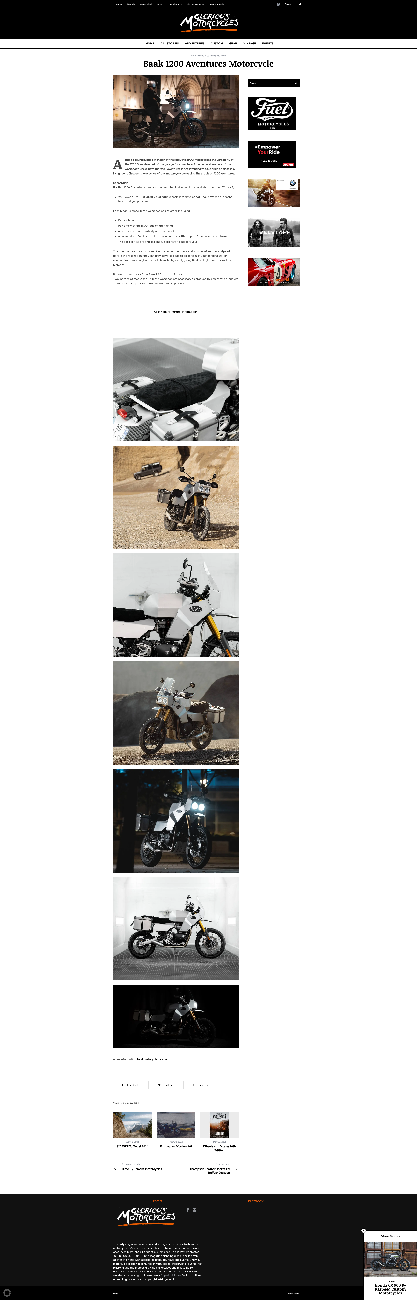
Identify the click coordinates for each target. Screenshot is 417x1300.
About (119, 4)
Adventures (197, 55)
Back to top (294, 1293)
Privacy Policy (216, 4)
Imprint (160, 4)
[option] (132, 1130)
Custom (391, 1281)
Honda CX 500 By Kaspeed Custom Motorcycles (390, 1289)
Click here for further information (176, 311)
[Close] (363, 1230)
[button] (176, 111)
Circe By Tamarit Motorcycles (142, 1166)
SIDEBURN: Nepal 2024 (132, 1146)
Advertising (146, 4)
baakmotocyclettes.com (153, 1059)
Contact (131, 4)
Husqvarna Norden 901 (176, 1146)
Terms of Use (175, 4)
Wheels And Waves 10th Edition (219, 1148)
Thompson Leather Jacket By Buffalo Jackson (209, 1168)
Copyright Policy (195, 4)
